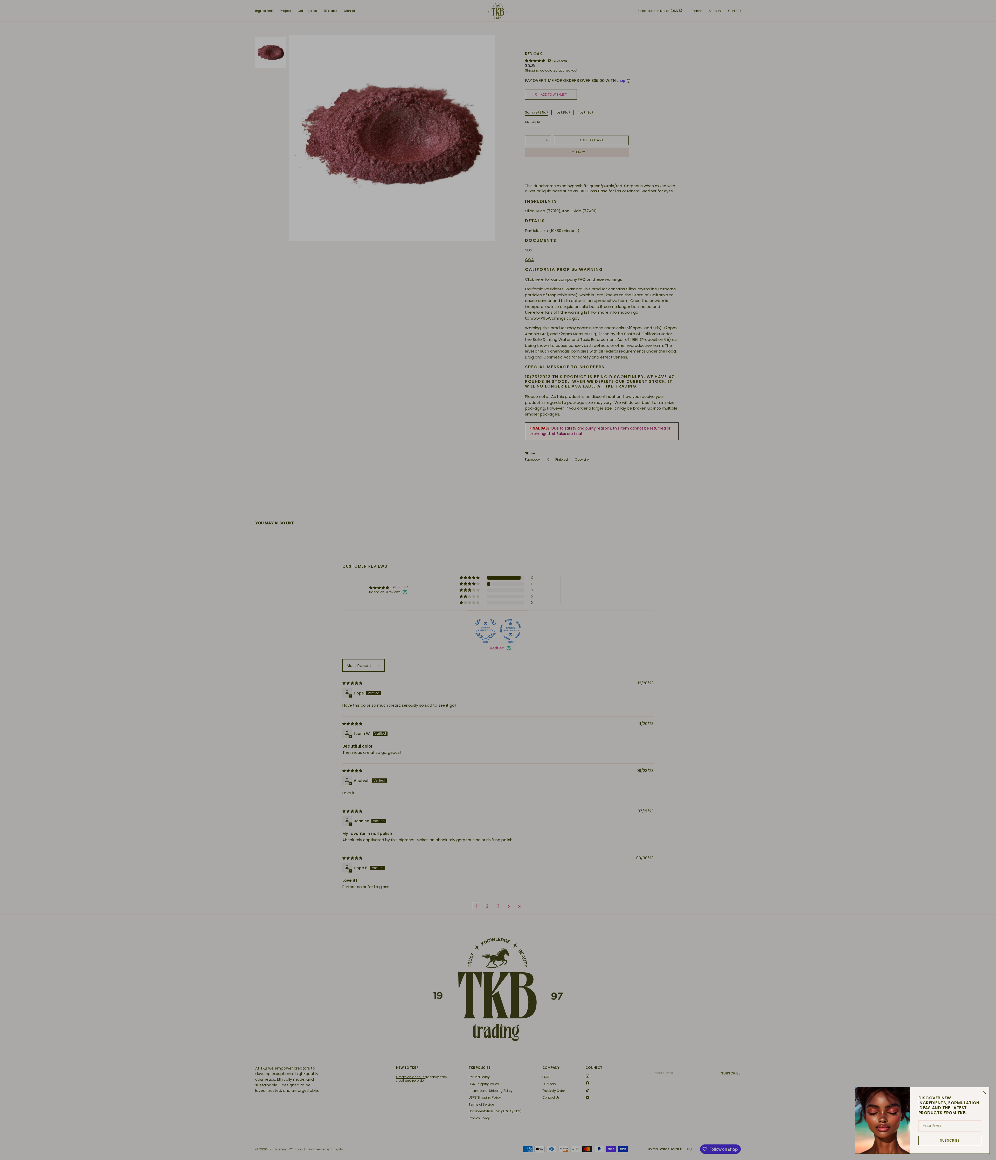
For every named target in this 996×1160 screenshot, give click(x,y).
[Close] (984, 1092)
